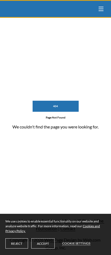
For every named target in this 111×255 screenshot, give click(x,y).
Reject (16, 244)
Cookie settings (76, 243)
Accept (43, 244)
